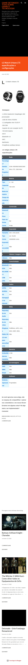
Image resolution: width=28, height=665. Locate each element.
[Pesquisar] (21, 3)
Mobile (4, 418)
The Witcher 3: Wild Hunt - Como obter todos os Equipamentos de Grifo (13, 578)
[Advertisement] (14, 40)
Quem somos (16, 25)
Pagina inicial (5, 25)
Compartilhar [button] (6, 420)
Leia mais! (4, 549)
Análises (12, 416)
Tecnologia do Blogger (15, 660)
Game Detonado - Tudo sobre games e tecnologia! (11, 6)
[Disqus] (14, 444)
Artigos (18, 416)
